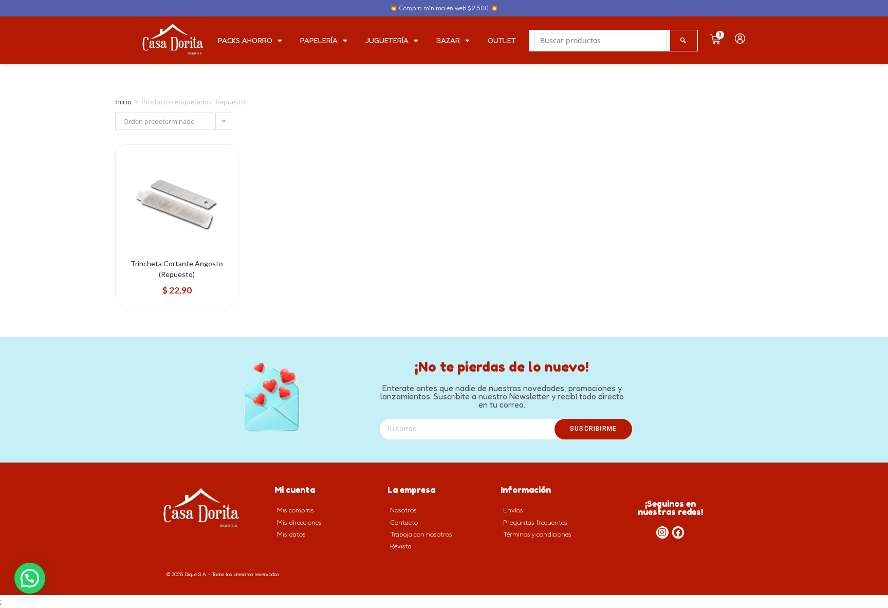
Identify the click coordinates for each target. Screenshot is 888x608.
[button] (29, 578)
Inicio (123, 101)
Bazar (448, 40)
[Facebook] (678, 532)
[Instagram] (662, 532)
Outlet (502, 40)
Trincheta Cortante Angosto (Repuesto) (177, 269)
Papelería (319, 40)
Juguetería (387, 40)
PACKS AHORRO (245, 40)
